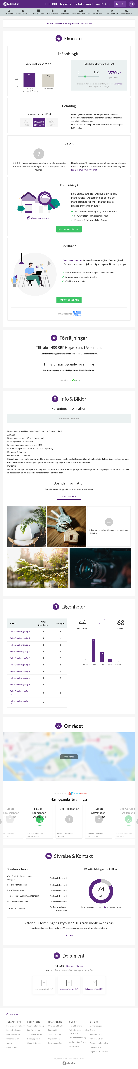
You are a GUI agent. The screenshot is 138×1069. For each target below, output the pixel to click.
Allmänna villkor (96, 1039)
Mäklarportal (74, 1046)
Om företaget (96, 1026)
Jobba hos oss (96, 1034)
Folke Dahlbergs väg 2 (19, 638)
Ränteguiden (53, 1030)
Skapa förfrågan (34, 1043)
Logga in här (69, 496)
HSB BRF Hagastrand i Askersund (69, 4)
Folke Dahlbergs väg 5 (19, 658)
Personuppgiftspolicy (99, 1043)
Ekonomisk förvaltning (15, 1026)
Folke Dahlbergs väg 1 (19, 631)
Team (92, 1030)
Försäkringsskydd (34, 1030)
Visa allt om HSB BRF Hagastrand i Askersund (69, 23)
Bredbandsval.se (72, 260)
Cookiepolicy (95, 1047)
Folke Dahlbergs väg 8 (19, 678)
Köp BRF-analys (75, 1026)
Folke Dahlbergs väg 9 (19, 684)
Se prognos (117, 84)
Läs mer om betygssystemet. (84, 169)
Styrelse (79, 966)
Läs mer (69, 935)
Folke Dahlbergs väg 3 (19, 644)
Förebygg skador (34, 1039)
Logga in (120, 4)
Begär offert (11, 1047)
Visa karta (69, 756)
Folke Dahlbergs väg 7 (19, 671)
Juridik (9, 1043)
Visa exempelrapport (40, 218)
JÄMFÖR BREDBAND (69, 300)
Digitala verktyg (13, 1034)
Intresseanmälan (55, 1043)
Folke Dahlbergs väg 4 (19, 651)
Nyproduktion (54, 1039)
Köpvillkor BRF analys (99, 1052)
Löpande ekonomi (13, 1030)
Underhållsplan (12, 1039)
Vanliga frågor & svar (77, 1042)
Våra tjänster (102, 4)
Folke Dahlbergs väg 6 (19, 664)
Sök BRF (13, 1014)
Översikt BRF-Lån (55, 1026)
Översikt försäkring (35, 1026)
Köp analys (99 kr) (69, 229)
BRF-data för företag (77, 1037)
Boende (69, 966)
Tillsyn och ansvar (34, 1034)
